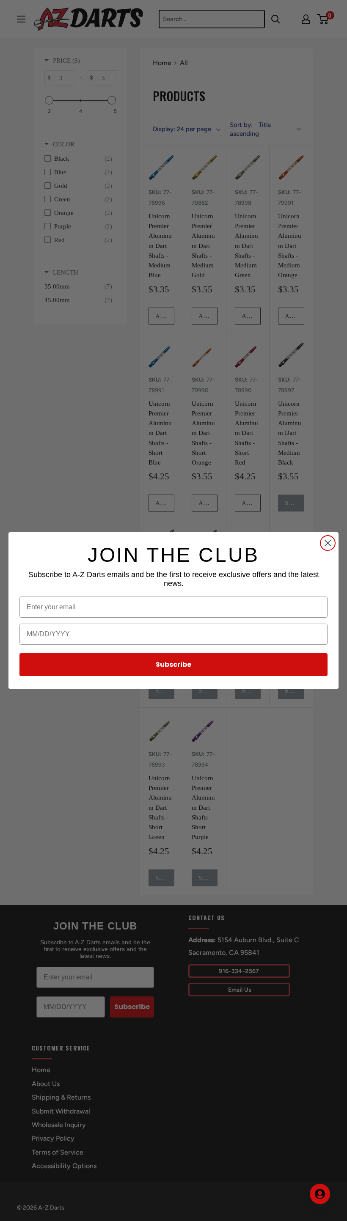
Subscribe (173, 664)
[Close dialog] (327, 543)
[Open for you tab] (320, 1194)
